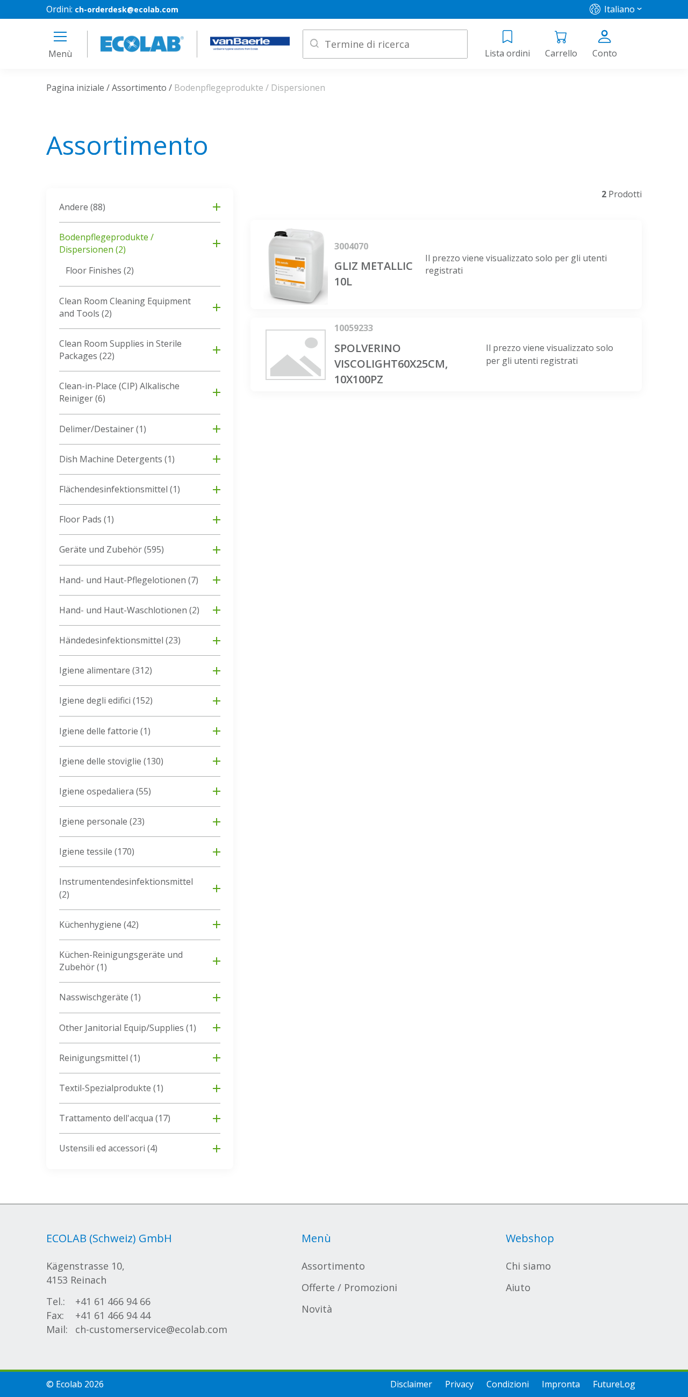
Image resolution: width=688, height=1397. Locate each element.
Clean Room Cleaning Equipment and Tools (125, 307)
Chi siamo (528, 1265)
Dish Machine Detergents (117, 459)
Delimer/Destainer (102, 429)
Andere (82, 207)
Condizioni (507, 1384)
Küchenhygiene (99, 924)
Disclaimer (411, 1384)
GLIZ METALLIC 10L (373, 274)
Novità (317, 1308)
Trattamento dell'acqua (114, 1118)
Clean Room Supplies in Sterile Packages (120, 350)
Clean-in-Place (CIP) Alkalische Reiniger (119, 392)
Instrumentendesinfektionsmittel (126, 888)
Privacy (459, 1384)
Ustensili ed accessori (108, 1148)
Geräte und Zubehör (111, 549)
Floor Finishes (100, 270)
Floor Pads (86, 519)
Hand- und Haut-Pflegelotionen (128, 580)
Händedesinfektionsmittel (120, 640)
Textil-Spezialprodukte (111, 1088)
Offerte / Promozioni (349, 1287)
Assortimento (139, 88)
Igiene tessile (96, 851)
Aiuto (518, 1287)
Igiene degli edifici (106, 700)
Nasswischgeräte (100, 997)
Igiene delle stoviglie (111, 761)
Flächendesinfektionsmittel (119, 489)
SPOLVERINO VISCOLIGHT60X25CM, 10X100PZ (391, 363)
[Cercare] (314, 45)
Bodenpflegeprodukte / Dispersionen (106, 243)
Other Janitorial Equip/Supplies (127, 1028)
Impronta (561, 1384)
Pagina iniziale (75, 88)
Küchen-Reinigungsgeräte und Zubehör (121, 961)
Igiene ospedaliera (105, 791)
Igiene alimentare (105, 670)
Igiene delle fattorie (104, 731)
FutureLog (614, 1384)
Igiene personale (102, 821)
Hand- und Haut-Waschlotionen (129, 610)
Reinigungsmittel (99, 1058)
